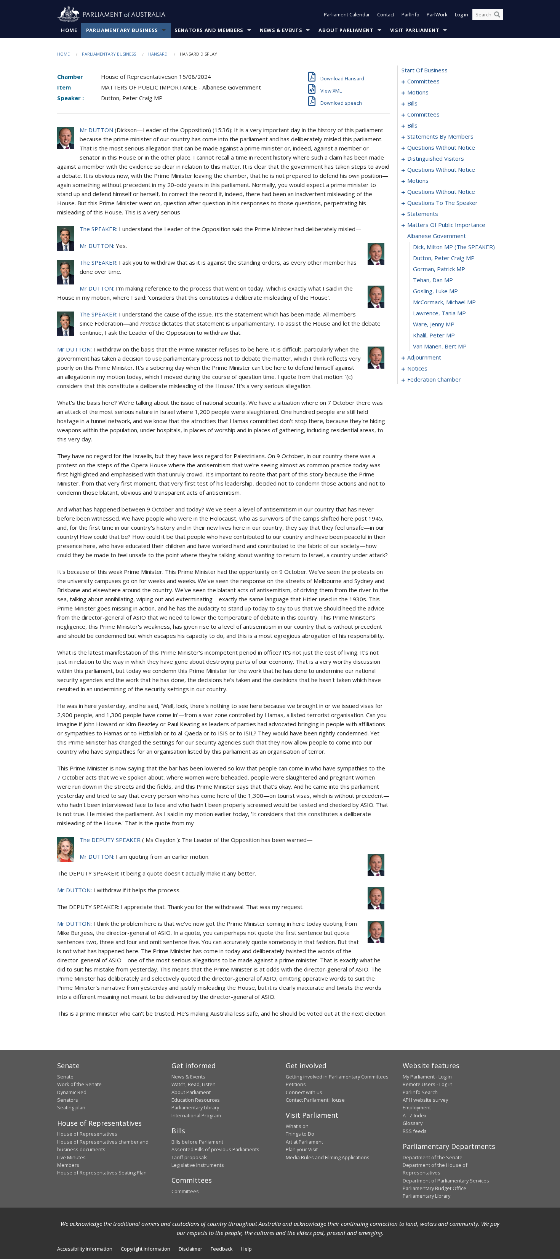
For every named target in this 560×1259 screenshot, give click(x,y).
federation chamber (434, 379)
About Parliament (345, 30)
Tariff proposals (189, 1157)
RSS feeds (415, 1131)
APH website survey (425, 1099)
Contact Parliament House (315, 1099)
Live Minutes (71, 1157)
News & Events (281, 30)
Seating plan (71, 1107)
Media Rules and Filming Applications (328, 1157)
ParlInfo (410, 14)
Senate (65, 1076)
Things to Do (300, 1133)
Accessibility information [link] (84, 1248)
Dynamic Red (71, 1092)
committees (423, 81)
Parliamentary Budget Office (434, 1188)
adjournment (424, 357)
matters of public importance (446, 224)
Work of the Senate (79, 1084)
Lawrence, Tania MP (439, 313)
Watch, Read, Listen (193, 1084)
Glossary (412, 1123)
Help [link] (246, 1248)
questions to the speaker (442, 202)
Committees (185, 1191)
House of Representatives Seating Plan (102, 1172)
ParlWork (437, 14)
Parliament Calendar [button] (347, 14)
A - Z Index (415, 1115)
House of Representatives (87, 1133)
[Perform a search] (497, 14)
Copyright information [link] (145, 1248)
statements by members (440, 136)
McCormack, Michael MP (444, 302)
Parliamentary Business (122, 30)
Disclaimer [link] (190, 1248)
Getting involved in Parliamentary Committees (337, 1076)
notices (417, 368)
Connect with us (304, 1092)
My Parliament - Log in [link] (427, 1076)
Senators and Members (208, 30)
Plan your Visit (302, 1149)
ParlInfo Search (420, 1092)
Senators (67, 1099)
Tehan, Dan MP (433, 280)
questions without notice (441, 147)
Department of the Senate (432, 1157)
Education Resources (195, 1099)
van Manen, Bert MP (440, 346)
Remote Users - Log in (428, 1084)
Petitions (296, 1084)
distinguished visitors (435, 158)
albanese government (436, 236)
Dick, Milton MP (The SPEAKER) (454, 247)
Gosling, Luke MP (435, 291)
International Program (196, 1115)
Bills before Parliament (197, 1141)
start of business (425, 70)
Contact (385, 14)
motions (418, 92)
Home (69, 30)
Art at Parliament (304, 1141)
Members (68, 1165)
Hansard (158, 54)
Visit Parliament (414, 30)
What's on (297, 1126)
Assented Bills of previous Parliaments (215, 1149)
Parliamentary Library (195, 1107)
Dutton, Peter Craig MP (444, 258)
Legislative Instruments (197, 1165)
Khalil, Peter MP (434, 335)
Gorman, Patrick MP (439, 269)
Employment (417, 1107)
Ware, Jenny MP (433, 324)
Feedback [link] (222, 1248)
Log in (461, 14)
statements (422, 213)
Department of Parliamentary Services (446, 1180)
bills (412, 103)
